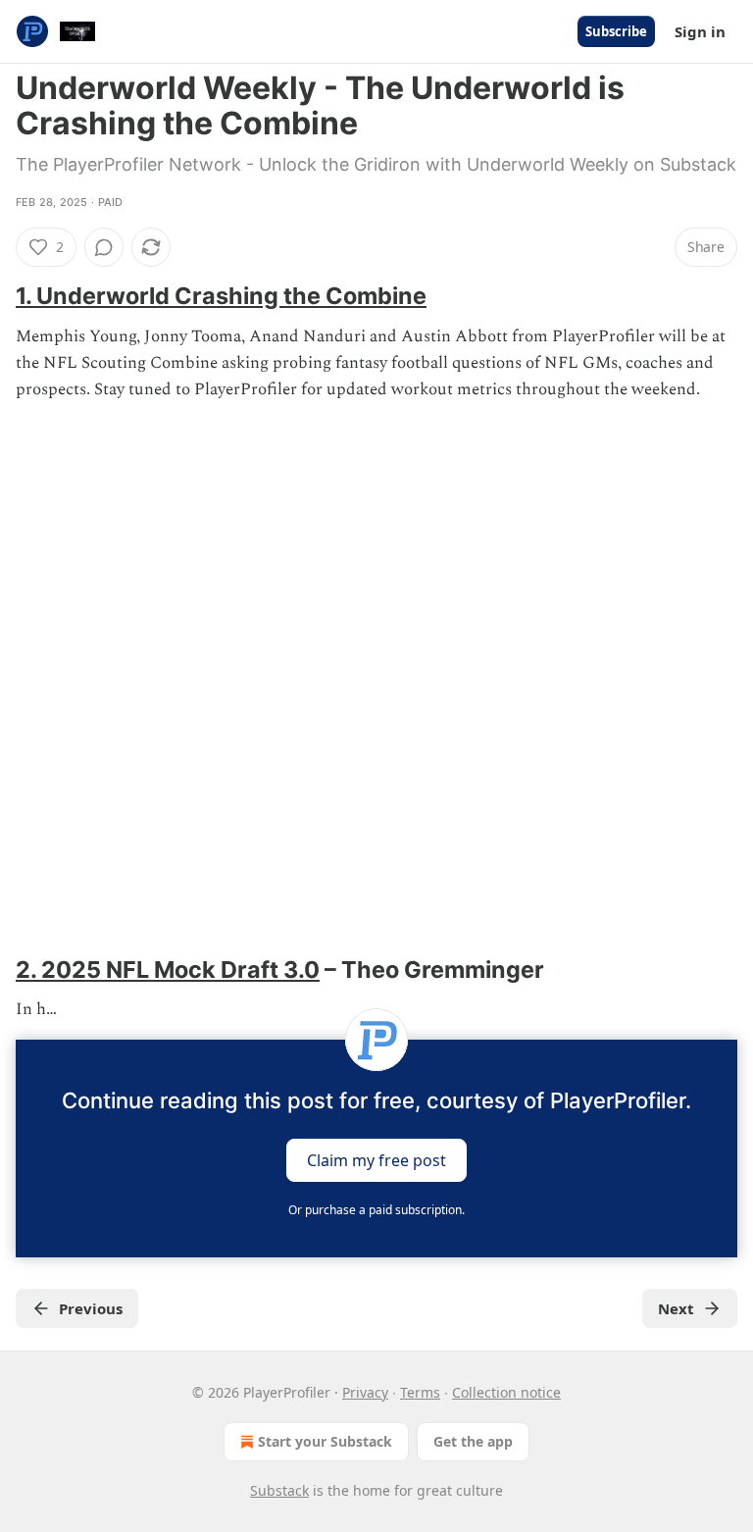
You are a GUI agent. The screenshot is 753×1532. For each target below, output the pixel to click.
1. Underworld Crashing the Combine (221, 295)
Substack (279, 1490)
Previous (91, 1308)
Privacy (365, 1392)
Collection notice (506, 1392)
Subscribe (616, 31)
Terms (420, 1392)
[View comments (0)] (104, 247)
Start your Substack (325, 1441)
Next (676, 1308)
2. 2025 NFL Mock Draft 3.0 (168, 969)
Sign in (700, 31)
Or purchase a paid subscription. (376, 1209)
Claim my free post (376, 1159)
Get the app (473, 1441)
